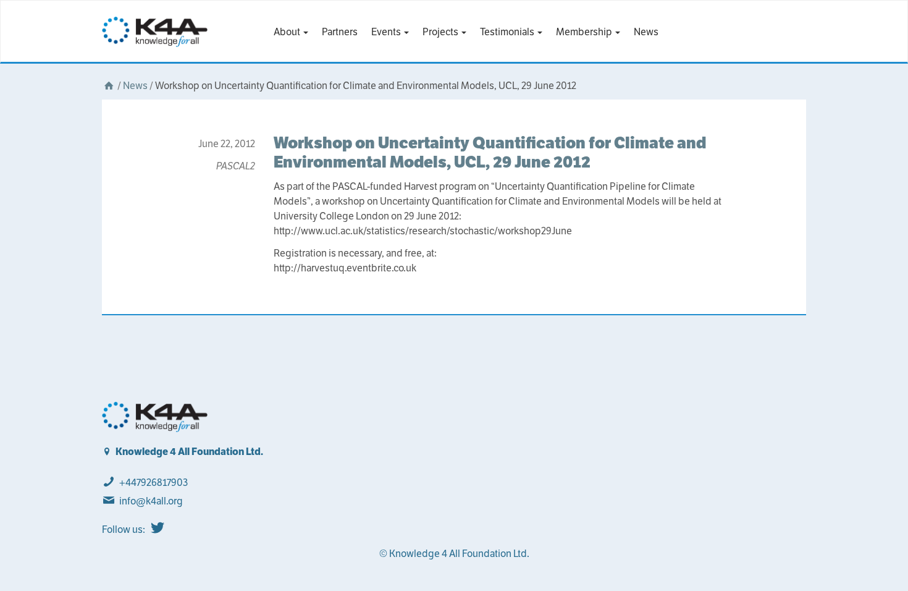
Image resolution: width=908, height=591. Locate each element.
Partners (340, 31)
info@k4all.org (151, 501)
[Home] (109, 85)
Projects (441, 31)
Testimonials (508, 31)
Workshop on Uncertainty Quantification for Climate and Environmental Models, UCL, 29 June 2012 (490, 152)
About (288, 31)
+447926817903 (153, 482)
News (646, 31)
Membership (585, 31)
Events (387, 31)
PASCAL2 (235, 165)
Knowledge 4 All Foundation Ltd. (189, 451)
